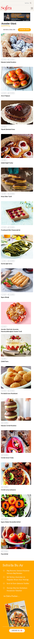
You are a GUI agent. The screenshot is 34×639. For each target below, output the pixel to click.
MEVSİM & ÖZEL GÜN (9, 29)
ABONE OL (16, 630)
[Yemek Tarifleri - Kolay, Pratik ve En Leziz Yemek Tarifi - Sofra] (6, 8)
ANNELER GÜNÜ (24, 29)
